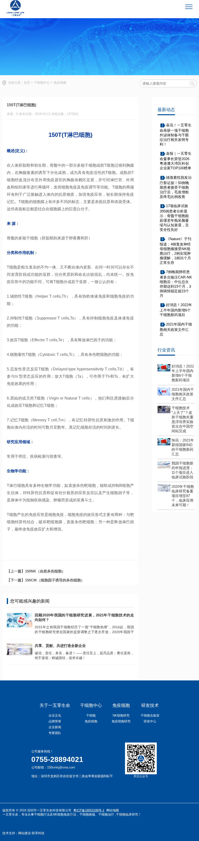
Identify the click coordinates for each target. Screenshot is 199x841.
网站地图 (112, 810)
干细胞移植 (87, 814)
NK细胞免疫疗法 (64, 814)
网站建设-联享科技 (31, 833)
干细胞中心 (42, 82)
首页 (27, 82)
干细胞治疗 (106, 814)
